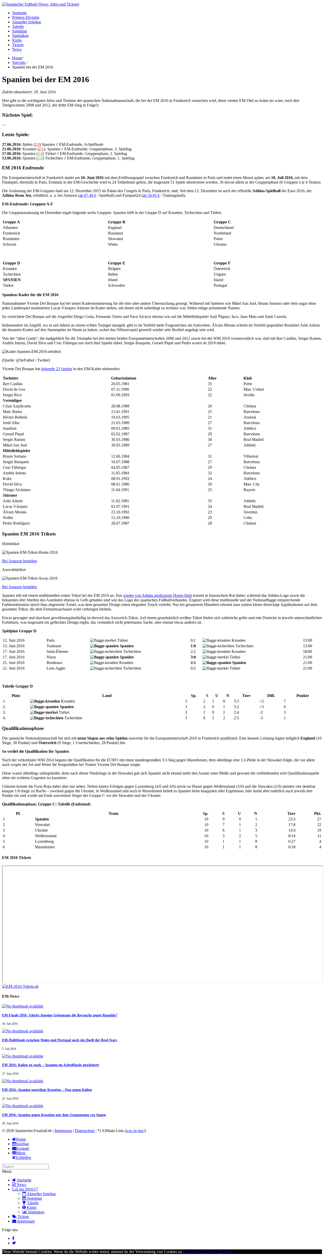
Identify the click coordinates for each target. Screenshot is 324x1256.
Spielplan (19, 31)
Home (17, 58)
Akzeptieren (192, 1251)
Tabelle (18, 26)
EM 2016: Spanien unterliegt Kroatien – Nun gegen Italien (47, 1090)
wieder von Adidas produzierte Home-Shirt (157, 595)
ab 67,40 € (87, 195)
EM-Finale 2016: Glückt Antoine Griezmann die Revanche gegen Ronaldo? (59, 1015)
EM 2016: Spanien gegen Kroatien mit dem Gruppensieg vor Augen (54, 1115)
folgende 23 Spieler (56, 369)
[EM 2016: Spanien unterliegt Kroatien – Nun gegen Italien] (22, 1081)
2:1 (41, 149)
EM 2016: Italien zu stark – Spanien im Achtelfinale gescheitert (50, 1065)
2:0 (37, 144)
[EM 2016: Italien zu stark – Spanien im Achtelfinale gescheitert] (22, 1056)
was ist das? (135, 1130)
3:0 (40, 153)
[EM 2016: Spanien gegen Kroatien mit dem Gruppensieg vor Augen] (22, 1106)
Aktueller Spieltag (26, 22)
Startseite (19, 13)
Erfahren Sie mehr (216, 1251)
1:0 (40, 158)
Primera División (25, 17)
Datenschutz (85, 1130)
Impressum (63, 1130)
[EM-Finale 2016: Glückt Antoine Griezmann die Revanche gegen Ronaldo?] (22, 1006)
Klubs (17, 40)
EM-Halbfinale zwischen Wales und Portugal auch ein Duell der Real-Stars (59, 1040)
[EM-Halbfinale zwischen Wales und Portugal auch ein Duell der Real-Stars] (22, 1031)
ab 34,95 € (151, 195)
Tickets (18, 45)
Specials (18, 62)
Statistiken (20, 35)
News (17, 49)
